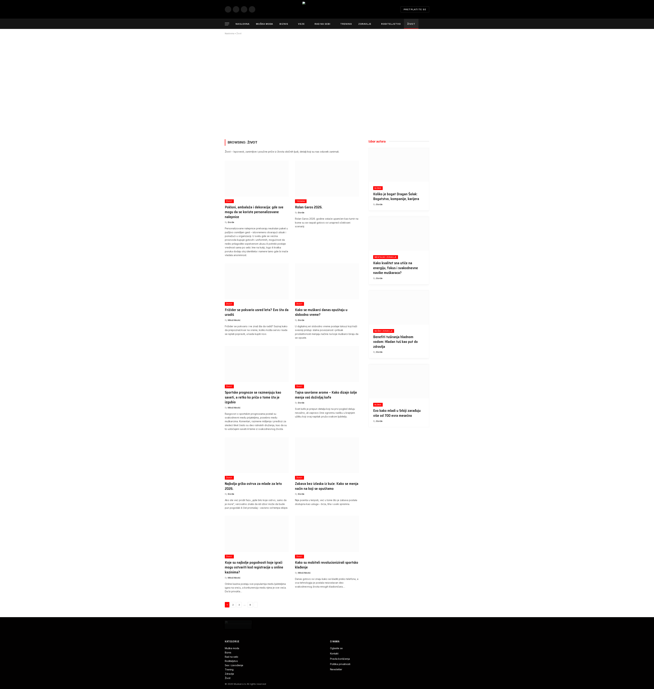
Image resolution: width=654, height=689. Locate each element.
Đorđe (232, 125)
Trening (346, 23)
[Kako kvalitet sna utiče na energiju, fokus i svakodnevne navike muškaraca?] (399, 234)
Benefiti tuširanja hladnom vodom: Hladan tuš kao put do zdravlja (395, 342)
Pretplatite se (415, 9)
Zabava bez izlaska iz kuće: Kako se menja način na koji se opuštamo (326, 486)
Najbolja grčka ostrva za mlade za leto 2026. (253, 486)
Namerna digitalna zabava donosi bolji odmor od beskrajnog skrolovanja (352, 70)
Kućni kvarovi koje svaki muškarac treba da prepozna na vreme (403, 72)
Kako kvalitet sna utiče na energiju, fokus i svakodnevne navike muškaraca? (395, 268)
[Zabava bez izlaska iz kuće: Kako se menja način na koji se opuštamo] (327, 455)
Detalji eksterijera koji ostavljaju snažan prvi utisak (351, 118)
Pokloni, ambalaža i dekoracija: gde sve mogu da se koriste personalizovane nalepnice (254, 212)
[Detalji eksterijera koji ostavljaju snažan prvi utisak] (352, 108)
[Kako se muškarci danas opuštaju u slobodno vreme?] (327, 281)
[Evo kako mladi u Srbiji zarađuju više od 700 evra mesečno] (399, 381)
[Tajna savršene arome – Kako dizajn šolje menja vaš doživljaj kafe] (327, 364)
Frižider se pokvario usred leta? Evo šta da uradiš (257, 312)
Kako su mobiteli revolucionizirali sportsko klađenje (326, 565)
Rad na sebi (322, 23)
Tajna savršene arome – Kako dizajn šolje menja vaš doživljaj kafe (326, 395)
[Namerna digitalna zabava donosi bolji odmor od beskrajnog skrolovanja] (352, 63)
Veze (301, 23)
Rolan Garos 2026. (309, 207)
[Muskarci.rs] (327, 9)
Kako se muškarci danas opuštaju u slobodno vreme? (321, 312)
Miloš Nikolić (234, 320)
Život (411, 23)
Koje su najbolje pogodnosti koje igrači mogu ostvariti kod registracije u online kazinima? (254, 567)
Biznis (283, 23)
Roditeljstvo (391, 23)
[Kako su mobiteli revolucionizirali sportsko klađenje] (327, 534)
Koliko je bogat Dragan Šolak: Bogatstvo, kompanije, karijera (396, 196)
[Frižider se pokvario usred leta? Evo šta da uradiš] (257, 281)
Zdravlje (364, 23)
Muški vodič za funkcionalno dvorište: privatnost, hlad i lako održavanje (262, 116)
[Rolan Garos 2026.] (327, 179)
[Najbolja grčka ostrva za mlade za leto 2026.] (257, 455)
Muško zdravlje (384, 331)
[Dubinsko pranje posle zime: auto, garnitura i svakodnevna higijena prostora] (403, 108)
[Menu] (227, 24)
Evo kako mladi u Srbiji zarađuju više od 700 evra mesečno (397, 413)
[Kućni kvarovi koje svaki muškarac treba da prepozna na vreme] (403, 63)
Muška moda (264, 23)
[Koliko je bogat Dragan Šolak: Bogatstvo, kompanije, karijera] (399, 165)
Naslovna (242, 23)
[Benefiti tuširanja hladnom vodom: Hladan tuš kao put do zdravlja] (399, 308)
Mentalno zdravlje (386, 257)
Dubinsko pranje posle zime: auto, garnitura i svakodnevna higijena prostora (403, 115)
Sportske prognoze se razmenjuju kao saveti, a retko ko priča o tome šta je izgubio (253, 397)
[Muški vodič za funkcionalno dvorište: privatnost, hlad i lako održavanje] (276, 86)
